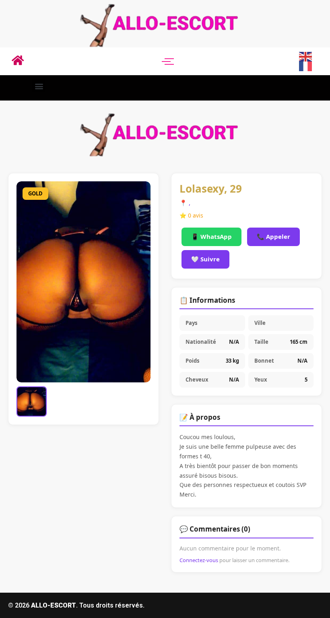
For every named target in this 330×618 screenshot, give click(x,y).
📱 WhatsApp (211, 236)
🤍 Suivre (205, 259)
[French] (306, 66)
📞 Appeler (273, 236)
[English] (306, 55)
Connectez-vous (198, 560)
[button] (38, 85)
